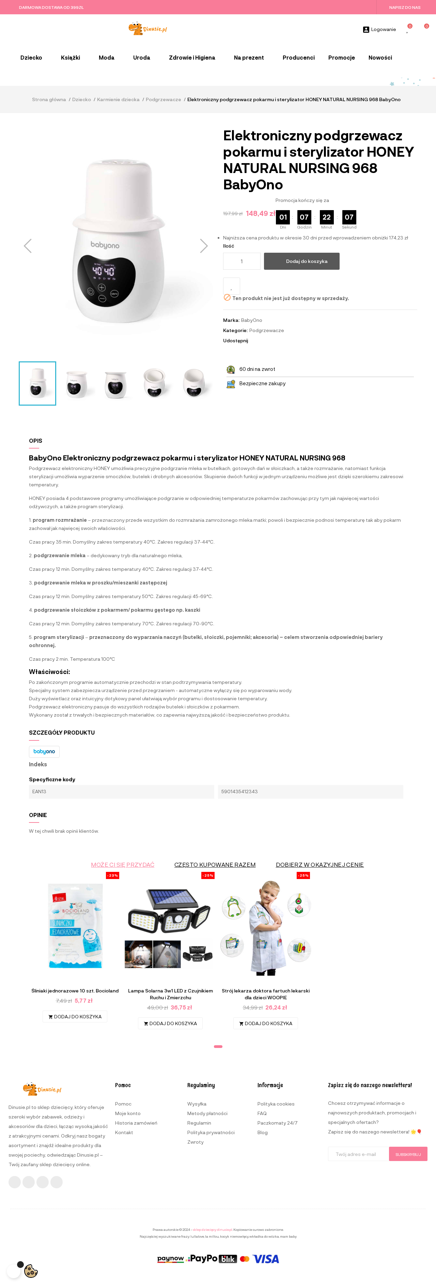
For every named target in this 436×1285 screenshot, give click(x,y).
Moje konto (128, 1113)
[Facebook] (15, 1182)
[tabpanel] (75, 950)
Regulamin (199, 1123)
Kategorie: (235, 330)
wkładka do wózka (264, 1236)
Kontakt (124, 1132)
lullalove (197, 1236)
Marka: (231, 320)
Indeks (38, 764)
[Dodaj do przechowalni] (231, 286)
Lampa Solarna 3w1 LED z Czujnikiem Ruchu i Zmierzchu (170, 994)
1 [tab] (218, 1046)
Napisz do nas (405, 7)
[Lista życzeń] (407, 30)
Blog (263, 1132)
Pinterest (274, 341)
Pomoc (123, 1104)
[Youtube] (42, 1182)
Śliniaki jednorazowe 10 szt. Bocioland (75, 990)
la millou (212, 1236)
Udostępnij (256, 341)
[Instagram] (28, 1182)
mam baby (288, 1236)
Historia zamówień (136, 1123)
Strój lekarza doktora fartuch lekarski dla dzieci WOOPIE (266, 994)
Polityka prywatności (211, 1132)
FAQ (262, 1113)
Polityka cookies (276, 1104)
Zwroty (195, 1142)
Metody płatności (207, 1113)
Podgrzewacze (266, 330)
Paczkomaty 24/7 (278, 1123)
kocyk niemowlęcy (234, 1236)
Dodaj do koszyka (307, 261)
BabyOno (251, 320)
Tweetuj (265, 341)
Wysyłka (196, 1104)
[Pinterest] (56, 1182)
